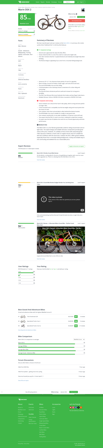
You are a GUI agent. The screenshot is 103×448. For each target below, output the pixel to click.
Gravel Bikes (42, 425)
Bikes (23, 7)
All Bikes (41, 407)
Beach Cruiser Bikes (44, 427)
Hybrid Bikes (42, 416)
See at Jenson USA (76, 20)
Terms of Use (26, 443)
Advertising (21, 421)
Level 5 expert (81, 182)
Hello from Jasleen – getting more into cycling (30, 371)
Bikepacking (27, 7)
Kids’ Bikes (41, 432)
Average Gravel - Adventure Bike (26, 353)
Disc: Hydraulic (22, 93)
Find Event (31, 407)
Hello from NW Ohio (23, 367)
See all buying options (31, 392)
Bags (53, 414)
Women (24, 46)
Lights (53, 409)
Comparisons (21, 418)
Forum (60, 2)
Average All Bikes (22, 346)
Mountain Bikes (43, 409)
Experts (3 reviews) (23, 34)
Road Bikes (42, 412)
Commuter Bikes (43, 418)
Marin (20, 65)
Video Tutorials (32, 417)
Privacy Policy (20, 443)
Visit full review (41, 160)
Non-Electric (48, 7)
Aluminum (21, 98)
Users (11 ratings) (23, 31)
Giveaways (54, 2)
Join (78, 2)
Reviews (48, 2)
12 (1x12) (20, 75)
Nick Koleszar (62, 45)
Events (37, 2)
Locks (53, 407)
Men (19, 46)
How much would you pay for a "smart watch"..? (30, 376)
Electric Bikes (42, 414)
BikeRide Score (22, 409)
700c (19, 70)
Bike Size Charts (33, 423)
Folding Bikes (42, 436)
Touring (53, 7)
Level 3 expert (81, 153)
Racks (53, 412)
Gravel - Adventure (39, 7)
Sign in (82, 2)
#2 (51, 321)
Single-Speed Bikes (44, 421)
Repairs (43, 2)
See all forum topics (23, 380)
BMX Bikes (42, 434)
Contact (20, 423)
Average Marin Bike (23, 349)
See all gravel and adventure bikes (27, 330)
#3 (51, 326)
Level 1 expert (81, 223)
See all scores (31, 29)
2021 (19, 61)
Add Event (31, 409)
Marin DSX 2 (66, 43)
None (19, 89)
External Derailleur (23, 79)
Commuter (32, 7)
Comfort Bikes (42, 430)
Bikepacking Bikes (43, 423)
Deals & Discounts (22, 416)
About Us (20, 407)
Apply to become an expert (76, 146)
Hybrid (44, 7)
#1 (51, 316)
